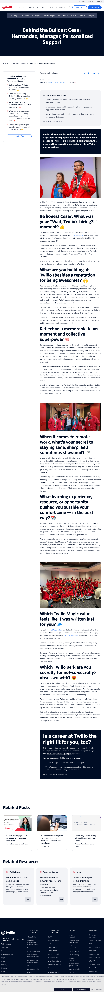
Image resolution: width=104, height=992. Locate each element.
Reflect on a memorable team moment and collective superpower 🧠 (20, 104)
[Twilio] (7, 7)
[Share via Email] (94, 73)
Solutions (30, 7)
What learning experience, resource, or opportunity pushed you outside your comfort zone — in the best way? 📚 (19, 116)
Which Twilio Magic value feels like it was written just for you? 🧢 (67, 619)
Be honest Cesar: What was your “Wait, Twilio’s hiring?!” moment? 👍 (20, 87)
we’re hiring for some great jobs (59, 754)
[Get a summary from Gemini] (18, 939)
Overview (25, 16)
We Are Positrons (71, 636)
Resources (51, 7)
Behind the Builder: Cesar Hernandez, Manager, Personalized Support (17, 78)
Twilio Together (51, 767)
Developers (36, 16)
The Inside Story (76, 235)
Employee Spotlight (19, 63)
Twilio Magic (53, 763)
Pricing (61, 7)
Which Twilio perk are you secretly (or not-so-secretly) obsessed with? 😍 (20, 127)
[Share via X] (85, 73)
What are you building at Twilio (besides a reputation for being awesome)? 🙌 (19, 96)
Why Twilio (41, 7)
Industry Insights (49, 16)
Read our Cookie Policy (96, 989)
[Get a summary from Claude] (23, 939)
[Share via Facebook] (80, 73)
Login (98, 1)
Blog (4, 63)
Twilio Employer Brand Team (58, 82)
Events (73, 16)
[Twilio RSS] (99, 73)
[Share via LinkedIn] (89, 73)
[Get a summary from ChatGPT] (13, 939)
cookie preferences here (11, 981)
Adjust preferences (81, 989)
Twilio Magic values (54, 630)
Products (21, 7)
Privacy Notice (72, 981)
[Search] (70, 7)
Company (91, 16)
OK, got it (63, 989)
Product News (63, 16)
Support (90, 1)
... (9, 63)
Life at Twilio (52, 774)
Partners (82, 16)
